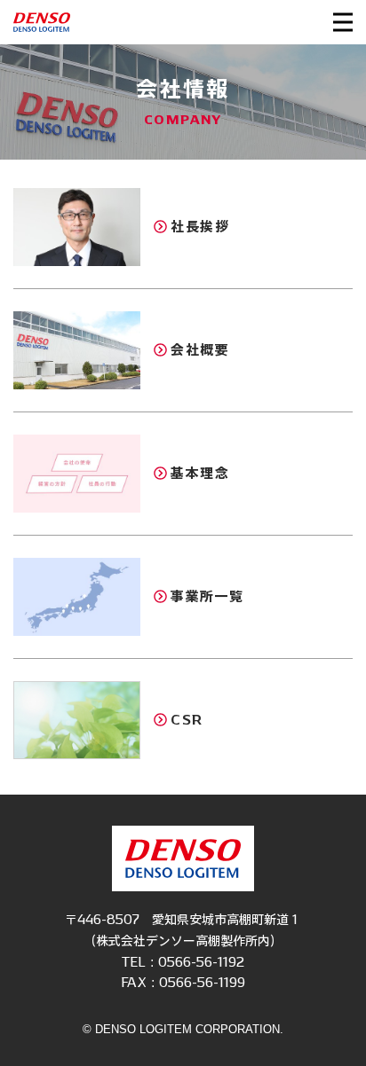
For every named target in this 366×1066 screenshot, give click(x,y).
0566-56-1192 (201, 961)
